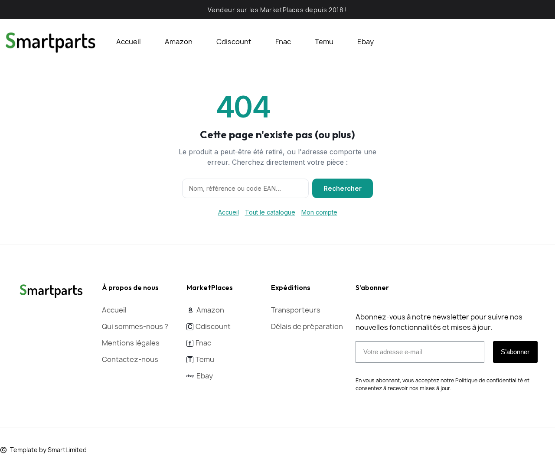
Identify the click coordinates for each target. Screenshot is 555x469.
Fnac (283, 41)
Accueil (128, 41)
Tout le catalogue (270, 212)
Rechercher (342, 188)
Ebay (365, 41)
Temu (324, 41)
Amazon (179, 41)
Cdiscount (233, 41)
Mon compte (319, 212)
